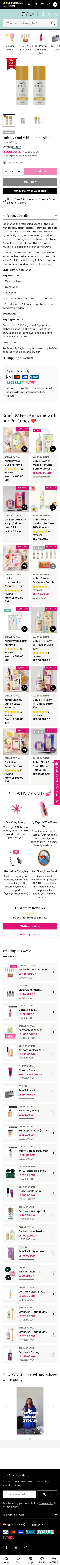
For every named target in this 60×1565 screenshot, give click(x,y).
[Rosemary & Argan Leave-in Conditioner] (10, 1112)
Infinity (16, 146)
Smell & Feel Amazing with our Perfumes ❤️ (29, 418)
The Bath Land (26, 1005)
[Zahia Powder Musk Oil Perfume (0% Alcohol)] (44, 499)
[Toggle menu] (4, 14)
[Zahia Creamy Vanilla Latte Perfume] (16, 679)
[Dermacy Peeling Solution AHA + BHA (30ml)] (10, 1354)
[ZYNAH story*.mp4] (30, 1411)
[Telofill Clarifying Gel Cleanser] (10, 1253)
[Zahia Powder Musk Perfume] (16, 440)
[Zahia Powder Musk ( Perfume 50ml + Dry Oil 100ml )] (44, 440)
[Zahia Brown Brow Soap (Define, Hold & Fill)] (16, 499)
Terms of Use (46, 1503)
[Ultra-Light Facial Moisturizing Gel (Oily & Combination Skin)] (10, 992)
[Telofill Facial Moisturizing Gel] (10, 1092)
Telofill (23, 985)
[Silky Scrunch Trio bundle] (10, 1273)
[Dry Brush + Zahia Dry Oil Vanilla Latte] (10, 1334)
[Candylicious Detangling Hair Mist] (10, 1012)
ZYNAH (22, 1267)
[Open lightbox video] (30, 1411)
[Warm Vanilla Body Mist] (10, 1153)
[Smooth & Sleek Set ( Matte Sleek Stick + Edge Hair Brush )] (10, 1052)
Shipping (7, 155)
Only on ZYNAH (27, 1046)
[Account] (49, 14)
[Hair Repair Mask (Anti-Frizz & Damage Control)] (10, 1133)
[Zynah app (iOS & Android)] (42, 14)
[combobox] (30, 23)
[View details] (53, 971)
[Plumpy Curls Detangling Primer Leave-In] (10, 1072)
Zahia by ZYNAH (12, 457)
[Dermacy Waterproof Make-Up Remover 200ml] (10, 1213)
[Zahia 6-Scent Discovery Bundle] (44, 558)
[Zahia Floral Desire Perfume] (16, 741)
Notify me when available (30, 191)
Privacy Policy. (10, 1506)
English (36, 1524)
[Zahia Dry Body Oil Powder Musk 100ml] (44, 620)
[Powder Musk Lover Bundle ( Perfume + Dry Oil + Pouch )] (10, 1032)
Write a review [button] (30, 926)
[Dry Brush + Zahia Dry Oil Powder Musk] (10, 1314)
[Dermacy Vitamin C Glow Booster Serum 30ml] (10, 1294)
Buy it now (30, 181)
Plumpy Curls (26, 1066)
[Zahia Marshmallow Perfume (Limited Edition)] (16, 558)
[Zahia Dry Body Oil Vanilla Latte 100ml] (44, 679)
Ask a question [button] (30, 934)
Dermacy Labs (26, 1207)
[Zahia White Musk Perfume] (16, 620)
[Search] (53, 23)
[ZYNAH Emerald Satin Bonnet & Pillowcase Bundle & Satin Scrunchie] (10, 1173)
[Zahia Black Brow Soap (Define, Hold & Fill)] (44, 741)
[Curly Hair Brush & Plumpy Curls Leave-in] (10, 1193)
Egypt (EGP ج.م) (16, 1524)
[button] (57, 782)
